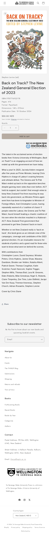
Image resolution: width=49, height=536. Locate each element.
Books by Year (10, 415)
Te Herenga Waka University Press (23, 524)
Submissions (10, 373)
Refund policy (25, 531)
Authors (8, 426)
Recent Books (10, 410)
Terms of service (40, 527)
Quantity (4, 123)
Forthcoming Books (12, 405)
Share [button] (6, 304)
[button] (4, 3)
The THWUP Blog (11, 368)
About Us (8, 357)
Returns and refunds (12, 384)
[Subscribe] (41, 339)
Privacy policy (15, 527)
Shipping (14, 119)
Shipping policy (27, 527)
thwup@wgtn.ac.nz (18, 459)
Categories (9, 421)
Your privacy (9, 389)
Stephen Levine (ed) (10, 77)
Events (7, 363)
